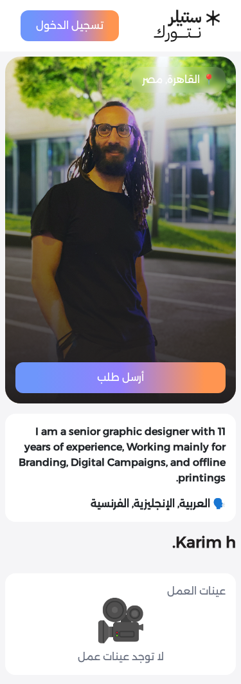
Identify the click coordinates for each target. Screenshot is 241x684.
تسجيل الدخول (69, 25)
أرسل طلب (120, 377)
